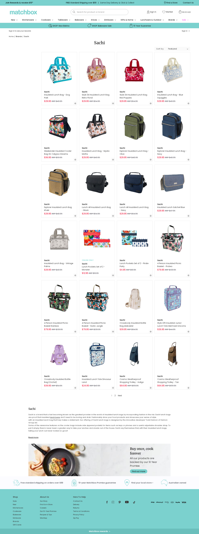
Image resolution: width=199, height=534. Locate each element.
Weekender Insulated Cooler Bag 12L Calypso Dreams (57, 152)
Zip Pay (76, 518)
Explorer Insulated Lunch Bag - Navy (171, 152)
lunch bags (55, 417)
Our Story (43, 501)
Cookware (46, 20)
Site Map (43, 518)
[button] (99, 531)
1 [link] (111, 396)
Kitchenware (28, 20)
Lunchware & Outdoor (151, 20)
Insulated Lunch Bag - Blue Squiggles (170, 96)
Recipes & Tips (46, 514)
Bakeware (79, 20)
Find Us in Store (46, 504)
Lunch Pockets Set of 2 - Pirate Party (134, 265)
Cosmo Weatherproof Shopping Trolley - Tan (168, 381)
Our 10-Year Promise (48, 511)
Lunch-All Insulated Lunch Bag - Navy (134, 209)
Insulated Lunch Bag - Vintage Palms (58, 265)
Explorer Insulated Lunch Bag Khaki (58, 209)
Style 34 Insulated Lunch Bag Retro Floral (95, 96)
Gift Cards (17, 525)
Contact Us (77, 501)
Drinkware (108, 20)
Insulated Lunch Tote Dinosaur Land (96, 381)
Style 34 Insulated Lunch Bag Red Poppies (133, 96)
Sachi (26, 36)
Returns (76, 508)
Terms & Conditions (81, 511)
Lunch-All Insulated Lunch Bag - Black (96, 209)
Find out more (138, 471)
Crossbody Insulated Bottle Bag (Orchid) (57, 381)
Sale (15, 501)
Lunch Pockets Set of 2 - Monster (93, 268)
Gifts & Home (127, 20)
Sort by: (160, 48)
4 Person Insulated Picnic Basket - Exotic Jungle (94, 324)
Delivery (76, 504)
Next (120, 396)
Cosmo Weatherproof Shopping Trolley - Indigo (132, 381)
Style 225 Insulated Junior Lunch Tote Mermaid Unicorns (171, 324)
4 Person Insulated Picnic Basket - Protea (169, 265)
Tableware (63, 20)
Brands (172, 20)
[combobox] (99, 12)
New (14, 504)
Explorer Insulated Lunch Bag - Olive (134, 152)
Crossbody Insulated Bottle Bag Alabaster (133, 324)
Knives (94, 20)
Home (11, 36)
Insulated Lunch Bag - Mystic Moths (96, 152)
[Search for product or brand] (74, 12)
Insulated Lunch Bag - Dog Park (57, 96)
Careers (43, 508)
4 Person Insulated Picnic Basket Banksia (56, 324)
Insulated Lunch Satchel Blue (171, 207)
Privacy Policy (78, 514)
